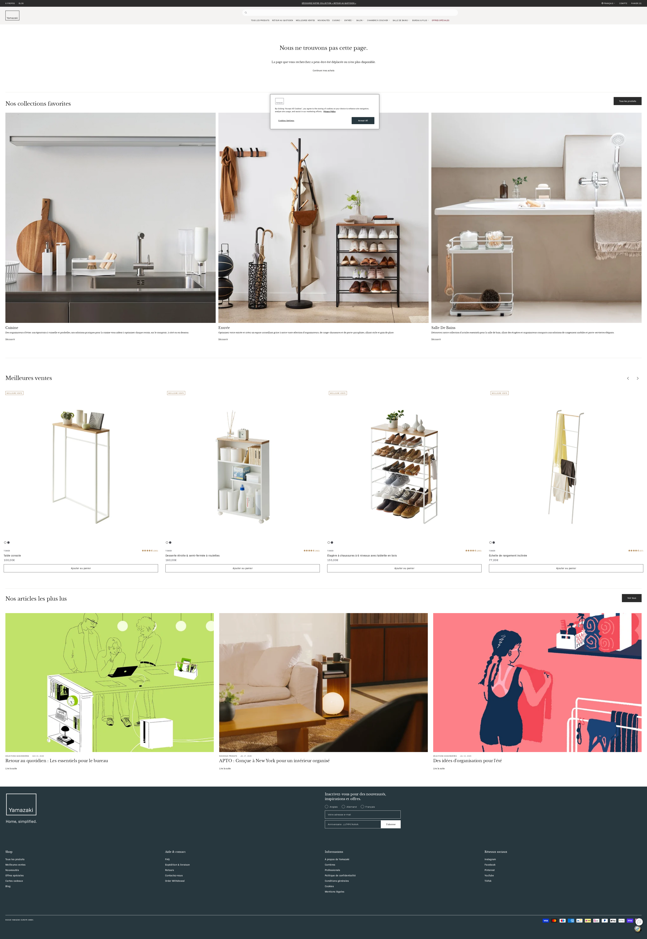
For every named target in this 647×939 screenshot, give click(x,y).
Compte (623, 3)
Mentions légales (334, 891)
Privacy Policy (330, 111)
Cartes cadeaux (14, 880)
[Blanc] (5, 542)
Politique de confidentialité (340, 875)
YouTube (489, 875)
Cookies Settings (286, 120)
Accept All (363, 120)
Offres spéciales (14, 875)
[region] (324, 111)
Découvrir (10, 339)
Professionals (332, 869)
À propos (10, 3)
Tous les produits (627, 101)
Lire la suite (11, 768)
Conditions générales (337, 880)
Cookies (329, 886)
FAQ (167, 859)
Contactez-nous (174, 875)
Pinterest (490, 869)
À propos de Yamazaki (337, 859)
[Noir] (8, 542)
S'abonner (391, 824)
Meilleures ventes (15, 864)
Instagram (490, 859)
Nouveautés (12, 869)
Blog (21, 3)
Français (608, 3)
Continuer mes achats (323, 70)
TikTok (488, 880)
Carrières (330, 864)
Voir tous (631, 597)
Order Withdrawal (175, 880)
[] (636, 3)
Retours (169, 869)
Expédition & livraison (177, 864)
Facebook (490, 864)
